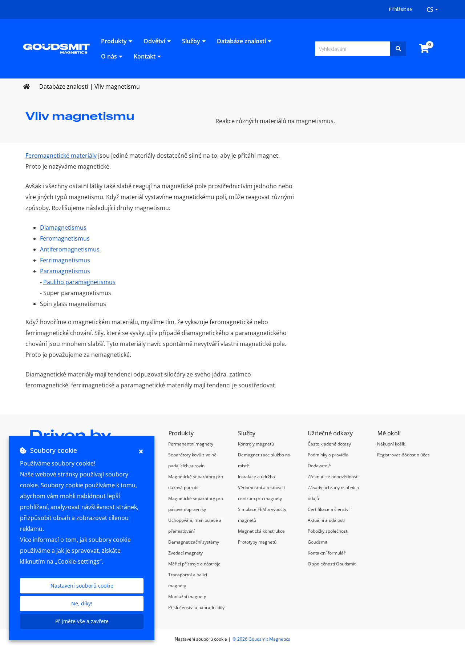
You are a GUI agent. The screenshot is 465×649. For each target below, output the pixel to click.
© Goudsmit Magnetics (261, 639)
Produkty (114, 41)
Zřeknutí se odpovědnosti (333, 476)
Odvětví (154, 41)
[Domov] (56, 48)
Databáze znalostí (241, 41)
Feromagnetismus (65, 238)
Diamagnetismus (63, 227)
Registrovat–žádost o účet (403, 455)
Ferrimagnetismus (65, 260)
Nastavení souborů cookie (81, 585)
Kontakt (144, 56)
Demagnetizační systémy (193, 542)
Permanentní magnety (190, 444)
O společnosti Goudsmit (332, 564)
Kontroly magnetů (256, 444)
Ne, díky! (81, 603)
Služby (191, 41)
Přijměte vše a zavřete (82, 621)
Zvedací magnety (185, 553)
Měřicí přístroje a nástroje (194, 564)
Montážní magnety (187, 596)
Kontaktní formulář (326, 553)
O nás (109, 56)
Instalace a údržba (256, 476)
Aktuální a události (326, 520)
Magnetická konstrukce (261, 531)
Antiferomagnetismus (70, 249)
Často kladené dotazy (329, 444)
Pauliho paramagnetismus (79, 282)
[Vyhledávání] (398, 48)
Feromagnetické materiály (61, 156)
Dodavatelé (319, 466)
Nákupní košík (391, 444)
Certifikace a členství (328, 509)
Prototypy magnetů (257, 542)
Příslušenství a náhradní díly (196, 607)
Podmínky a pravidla (328, 455)
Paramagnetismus (65, 271)
